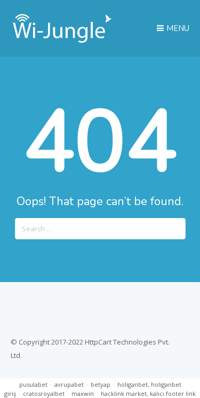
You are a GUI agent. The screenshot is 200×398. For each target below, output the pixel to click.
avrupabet (69, 384)
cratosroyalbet (44, 393)
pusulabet (33, 384)
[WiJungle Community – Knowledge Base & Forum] (62, 40)
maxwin (82, 393)
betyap (100, 384)
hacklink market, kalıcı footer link (148, 393)
